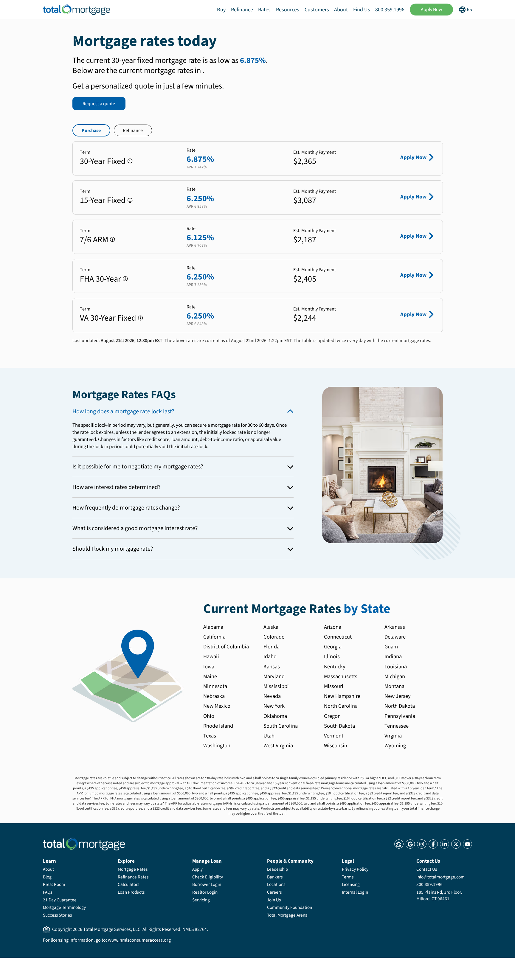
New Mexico (216, 706)
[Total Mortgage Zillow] (399, 844)
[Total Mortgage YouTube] (467, 844)
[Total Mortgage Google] (410, 844)
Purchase (91, 130)
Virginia (393, 736)
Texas (209, 736)
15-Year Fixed (103, 200)
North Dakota (399, 706)
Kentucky (334, 666)
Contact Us (426, 869)
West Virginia (278, 745)
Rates (264, 9)
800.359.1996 (389, 9)
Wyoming (395, 745)
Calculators (128, 884)
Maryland (274, 676)
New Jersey (397, 696)
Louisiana (395, 666)
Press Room (54, 884)
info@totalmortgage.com (440, 877)
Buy (221, 9)
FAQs (47, 892)
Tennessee (396, 726)
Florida (271, 646)
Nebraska (214, 696)
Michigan (394, 676)
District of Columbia (226, 646)
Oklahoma (275, 716)
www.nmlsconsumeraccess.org (139, 940)
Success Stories (57, 915)
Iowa (208, 666)
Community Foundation (289, 907)
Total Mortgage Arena (287, 915)
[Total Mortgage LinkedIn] (444, 844)
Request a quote (99, 103)
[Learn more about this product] (130, 161)
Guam (391, 646)
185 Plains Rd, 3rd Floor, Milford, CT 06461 (439, 895)
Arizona (332, 627)
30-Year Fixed (103, 161)
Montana (394, 686)
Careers (274, 892)
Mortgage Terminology (64, 907)
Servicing (201, 900)
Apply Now (431, 9)
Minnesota (215, 686)
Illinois (332, 656)
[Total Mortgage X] (455, 844)
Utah (268, 736)
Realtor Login (205, 892)
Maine (210, 676)
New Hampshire (342, 696)
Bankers (275, 877)
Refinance (242, 9)
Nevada (272, 696)
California (214, 637)
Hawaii (211, 656)
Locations (276, 884)
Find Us (361, 9)
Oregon (332, 716)
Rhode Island (218, 726)
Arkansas (394, 627)
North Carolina (341, 706)
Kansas (271, 666)
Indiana (393, 656)
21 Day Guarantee (60, 900)
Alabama (213, 627)
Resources (287, 9)
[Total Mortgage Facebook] (433, 844)
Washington (216, 745)
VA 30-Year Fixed (108, 318)
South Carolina (280, 726)
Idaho (270, 656)
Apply (197, 869)
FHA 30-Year (100, 279)
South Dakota (339, 726)
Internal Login (355, 892)
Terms (347, 877)
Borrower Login (206, 884)
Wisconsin (335, 745)
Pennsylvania (399, 716)
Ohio (208, 716)
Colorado (274, 637)
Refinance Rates (133, 877)
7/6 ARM (94, 240)
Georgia (333, 646)
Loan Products (131, 892)
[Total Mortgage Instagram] (421, 844)
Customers (317, 9)
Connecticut (338, 637)
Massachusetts (340, 676)
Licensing (351, 884)
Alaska (270, 627)
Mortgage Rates (133, 869)
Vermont (333, 736)
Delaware (395, 637)
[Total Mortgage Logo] (84, 844)
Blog (47, 877)
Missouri (333, 686)
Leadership (277, 869)
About (341, 9)
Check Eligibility (207, 877)
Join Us (274, 900)
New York (274, 706)
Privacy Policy (355, 869)
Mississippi (276, 686)
